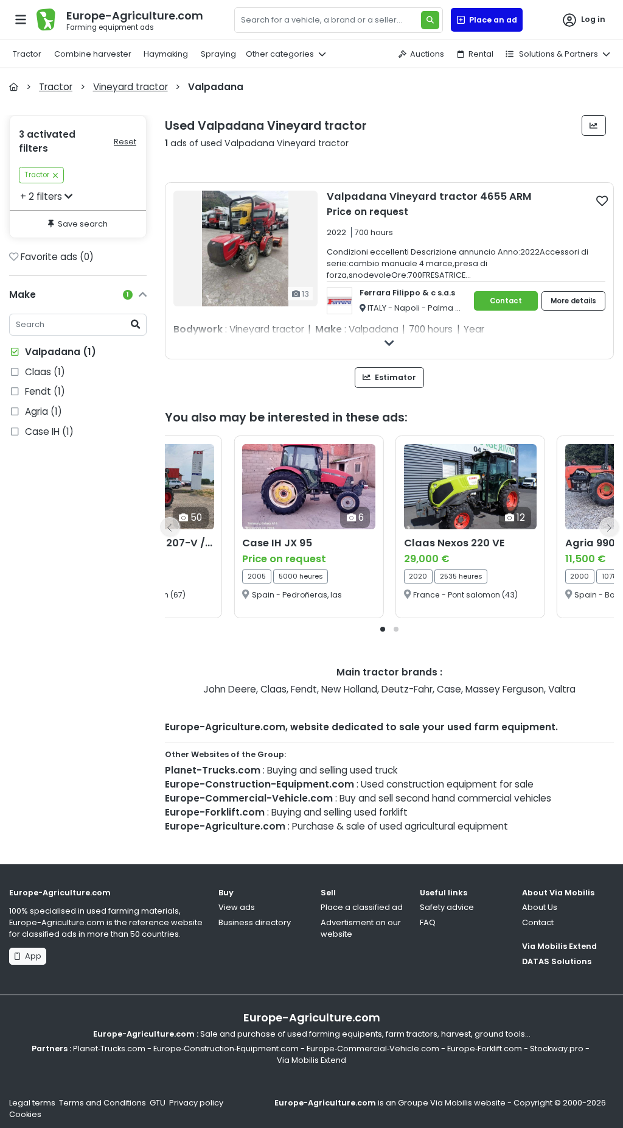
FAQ (428, 922)
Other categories (280, 54)
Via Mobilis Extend (559, 946)
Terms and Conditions (102, 1103)
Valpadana (59, 351)
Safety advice (447, 907)
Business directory (254, 922)
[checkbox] (602, 200)
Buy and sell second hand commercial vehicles (445, 798)
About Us (539, 907)
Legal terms (32, 1103)
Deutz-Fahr (407, 689)
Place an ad (491, 20)
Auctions (427, 54)
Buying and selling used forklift (339, 812)
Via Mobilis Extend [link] (311, 1060)
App (31, 956)
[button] (382, 629)
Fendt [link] (44, 391)
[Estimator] (594, 125)
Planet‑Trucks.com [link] (109, 1048)
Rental (480, 54)
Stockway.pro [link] (556, 1048)
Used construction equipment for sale (447, 784)
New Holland (349, 689)
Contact (506, 301)
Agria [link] (42, 411)
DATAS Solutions (556, 961)
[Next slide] (609, 527)
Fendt (304, 689)
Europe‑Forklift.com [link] (484, 1048)
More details (573, 301)
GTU (157, 1103)
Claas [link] (44, 371)
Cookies (25, 1114)
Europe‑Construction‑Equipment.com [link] (226, 1048)
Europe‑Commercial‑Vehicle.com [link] (373, 1048)
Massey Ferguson (504, 689)
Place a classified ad (362, 907)
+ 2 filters (41, 196)
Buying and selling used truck (332, 770)
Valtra (562, 689)
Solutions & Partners (557, 54)
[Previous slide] (169, 527)
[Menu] (20, 19)
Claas (273, 689)
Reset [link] (125, 141)
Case (449, 689)
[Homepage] (13, 86)
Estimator (394, 377)
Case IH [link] (48, 431)
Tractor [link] (36, 175)
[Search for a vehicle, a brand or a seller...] (430, 20)
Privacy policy (196, 1103)
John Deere (229, 689)
